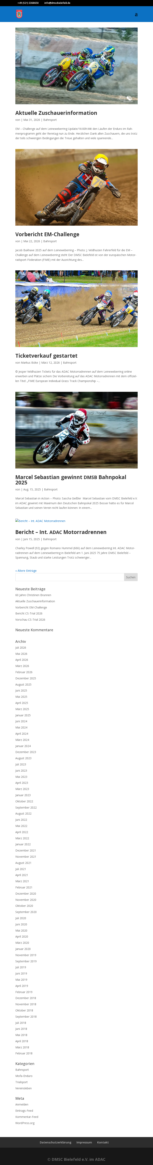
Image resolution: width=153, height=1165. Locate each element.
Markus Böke (29, 362)
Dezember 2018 (25, 998)
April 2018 (21, 1041)
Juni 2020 (21, 924)
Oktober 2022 (24, 801)
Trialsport (21, 1082)
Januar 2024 (23, 746)
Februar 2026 (23, 672)
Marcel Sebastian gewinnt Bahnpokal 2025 (70, 479)
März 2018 (22, 1047)
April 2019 (21, 986)
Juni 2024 (21, 721)
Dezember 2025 (25, 678)
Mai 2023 (21, 777)
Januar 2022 (23, 844)
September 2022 (26, 807)
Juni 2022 (21, 820)
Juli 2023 (20, 764)
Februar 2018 (23, 1053)
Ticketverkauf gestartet (46, 355)
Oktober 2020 (24, 906)
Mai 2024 (21, 727)
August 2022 (23, 813)
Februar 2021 (23, 887)
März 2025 (22, 709)
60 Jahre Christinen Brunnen (33, 595)
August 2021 (23, 863)
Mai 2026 (21, 654)
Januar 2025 (23, 715)
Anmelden (21, 1104)
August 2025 (23, 684)
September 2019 (26, 961)
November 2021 (25, 856)
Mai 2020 (21, 930)
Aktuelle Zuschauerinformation (56, 112)
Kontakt (103, 1142)
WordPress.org (24, 1123)
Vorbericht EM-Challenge (47, 234)
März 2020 (22, 943)
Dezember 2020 (25, 893)
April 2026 (21, 660)
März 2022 (22, 838)
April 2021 (21, 875)
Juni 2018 (21, 1029)
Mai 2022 (21, 826)
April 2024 (21, 733)
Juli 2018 (20, 1023)
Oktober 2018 (24, 1010)
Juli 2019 (20, 967)
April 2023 (21, 783)
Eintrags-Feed (24, 1110)
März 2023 (22, 789)
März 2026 (22, 666)
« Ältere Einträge (26, 571)
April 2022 (21, 832)
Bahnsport (50, 120)
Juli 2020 (20, 918)
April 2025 (21, 703)
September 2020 (26, 912)
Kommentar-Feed (26, 1117)
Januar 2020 (23, 949)
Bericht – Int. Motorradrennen (61, 532)
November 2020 (25, 900)
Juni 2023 (21, 770)
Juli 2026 (20, 647)
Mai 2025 (21, 697)
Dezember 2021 (25, 850)
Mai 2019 (21, 979)
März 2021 (22, 881)
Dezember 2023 (25, 752)
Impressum (84, 1142)
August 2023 (23, 758)
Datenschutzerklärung (55, 1142)
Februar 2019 (23, 992)
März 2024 (22, 740)
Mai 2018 (21, 1035)
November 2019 (25, 955)
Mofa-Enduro (23, 1076)
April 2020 (21, 936)
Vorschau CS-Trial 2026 (30, 619)
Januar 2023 (23, 795)
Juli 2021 (20, 869)
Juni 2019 (21, 973)
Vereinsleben (23, 1088)
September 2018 (26, 1016)
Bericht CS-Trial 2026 (28, 613)
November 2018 (25, 1004)
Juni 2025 (21, 690)
